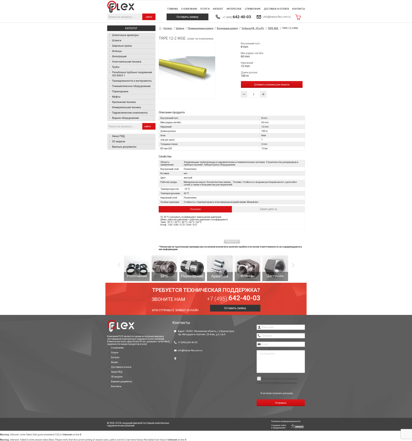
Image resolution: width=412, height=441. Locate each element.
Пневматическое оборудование (131, 86)
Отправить (281, 403)
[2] (137, 268)
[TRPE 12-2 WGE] (187, 70)
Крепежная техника (124, 102)
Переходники (120, 91)
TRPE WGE (273, 28)
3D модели (118, 141)
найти (149, 17)
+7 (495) (237, 17)
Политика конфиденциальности (285, 421)
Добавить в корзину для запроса (271, 84)
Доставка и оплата (276, 8)
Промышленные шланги (200, 28)
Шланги (116, 40)
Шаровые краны (122, 45)
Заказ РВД (118, 136)
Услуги (205, 8)
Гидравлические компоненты (130, 112)
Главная (172, 8)
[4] (192, 268)
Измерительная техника (126, 107)
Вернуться (232, 241)
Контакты (298, 8)
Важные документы (124, 146)
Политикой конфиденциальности (277, 382)
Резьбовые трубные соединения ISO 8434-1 (132, 74)
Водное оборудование (125, 117)
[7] (275, 268)
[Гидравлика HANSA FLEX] (120, 7)
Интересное (234, 8)
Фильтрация (119, 56)
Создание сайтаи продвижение (278, 426)
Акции (114, 362)
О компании (189, 8)
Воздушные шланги (227, 28)
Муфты (116, 96)
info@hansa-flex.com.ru (276, 16)
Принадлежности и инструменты (132, 80)
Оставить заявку (187, 16)
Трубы (116, 67)
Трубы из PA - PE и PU (252, 28)
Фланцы (117, 51)
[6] (247, 268)
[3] (164, 268)
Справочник (253, 8)
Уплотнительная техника (126, 61)
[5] (220, 268)
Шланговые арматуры (125, 35)
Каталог (218, 8)
